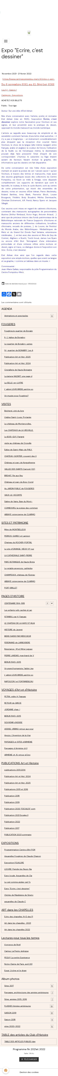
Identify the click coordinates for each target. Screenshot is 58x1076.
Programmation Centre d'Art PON (19, 849)
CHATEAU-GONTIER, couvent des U (20, 456)
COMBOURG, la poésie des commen (21, 508)
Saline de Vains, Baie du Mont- (18, 501)
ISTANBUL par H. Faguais (15, 616)
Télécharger (30, 1059)
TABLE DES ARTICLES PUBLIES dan (19, 1041)
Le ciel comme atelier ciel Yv (17, 882)
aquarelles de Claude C (15, 901)
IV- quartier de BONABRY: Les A (18, 350)
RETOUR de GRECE (12, 703)
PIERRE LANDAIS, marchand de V (19, 655)
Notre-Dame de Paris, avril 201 (18, 964)
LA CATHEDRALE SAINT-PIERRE (18, 555)
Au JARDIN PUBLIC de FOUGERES (19, 488)
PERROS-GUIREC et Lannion (17, 536)
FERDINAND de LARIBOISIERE (17, 642)
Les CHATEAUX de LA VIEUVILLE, (18, 430)
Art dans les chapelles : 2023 (17, 923)
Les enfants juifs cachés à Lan (18, 610)
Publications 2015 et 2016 (16, 789)
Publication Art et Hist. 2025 (17, 357)
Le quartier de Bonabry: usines (18, 344)
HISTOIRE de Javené (13, 629)
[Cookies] (6, 1070)
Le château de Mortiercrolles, (17, 423)
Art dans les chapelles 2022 (17, 929)
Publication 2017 (11, 828)
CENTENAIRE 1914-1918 (14, 603)
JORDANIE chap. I (12, 709)
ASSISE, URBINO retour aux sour (19, 729)
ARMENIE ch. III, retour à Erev (17, 755)
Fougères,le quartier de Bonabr (18, 331)
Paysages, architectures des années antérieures (28, 992)
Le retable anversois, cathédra (18, 568)
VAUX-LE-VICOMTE (13, 495)
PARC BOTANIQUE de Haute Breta (19, 562)
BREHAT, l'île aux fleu (13, 475)
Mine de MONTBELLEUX (15, 529)
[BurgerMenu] (5, 41)
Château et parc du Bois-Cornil (18, 482)
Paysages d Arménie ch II (15, 748)
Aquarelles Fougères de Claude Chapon (22, 856)
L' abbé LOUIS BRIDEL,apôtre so (18, 389)
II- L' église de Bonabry (14, 337)
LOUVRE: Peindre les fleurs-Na (18, 869)
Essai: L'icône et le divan (15, 970)
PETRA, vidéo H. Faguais (15, 696)
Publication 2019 (12, 802)
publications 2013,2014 (14, 770)
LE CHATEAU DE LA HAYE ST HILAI (19, 623)
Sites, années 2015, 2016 (28, 999)
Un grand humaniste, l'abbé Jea (18, 668)
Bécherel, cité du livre (14, 411)
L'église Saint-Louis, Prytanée (17, 417)
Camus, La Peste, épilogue (16, 951)
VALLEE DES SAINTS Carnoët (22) (19, 469)
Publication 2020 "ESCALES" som (19, 808)
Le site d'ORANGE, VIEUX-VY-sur (19, 549)
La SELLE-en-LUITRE (13, 382)
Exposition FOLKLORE (14, 862)
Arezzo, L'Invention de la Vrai (17, 735)
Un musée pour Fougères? (16, 395)
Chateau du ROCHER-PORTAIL (18, 542)
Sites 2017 (28, 985)
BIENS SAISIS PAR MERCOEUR (17, 636)
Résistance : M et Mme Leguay (18, 649)
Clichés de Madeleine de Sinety (18, 895)
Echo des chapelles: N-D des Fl (18, 916)
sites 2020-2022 (28, 1026)
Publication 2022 (12, 821)
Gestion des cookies (29, 1072)
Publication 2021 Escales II (16, 815)
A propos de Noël (12, 944)
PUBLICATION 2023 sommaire (17, 834)
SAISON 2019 (28, 1013)
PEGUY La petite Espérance (17, 957)
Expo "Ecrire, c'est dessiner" (17, 888)
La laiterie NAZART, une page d (18, 376)
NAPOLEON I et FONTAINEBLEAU (18, 681)
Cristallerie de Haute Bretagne (18, 370)
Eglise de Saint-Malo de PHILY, (18, 449)
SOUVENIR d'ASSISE (13, 722)
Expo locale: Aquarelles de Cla (18, 875)
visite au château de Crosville (17, 443)
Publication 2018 (12, 796)
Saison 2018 (28, 1019)
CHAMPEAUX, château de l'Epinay (19, 575)
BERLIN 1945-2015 (12, 662)
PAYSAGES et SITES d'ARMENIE (18, 742)
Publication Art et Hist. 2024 (17, 363)
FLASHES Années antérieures (28, 1006)
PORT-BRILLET (10, 588)
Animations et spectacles (28, 315)
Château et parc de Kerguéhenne (19, 462)
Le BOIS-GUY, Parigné (14, 436)
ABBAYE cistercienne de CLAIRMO (19, 514)
